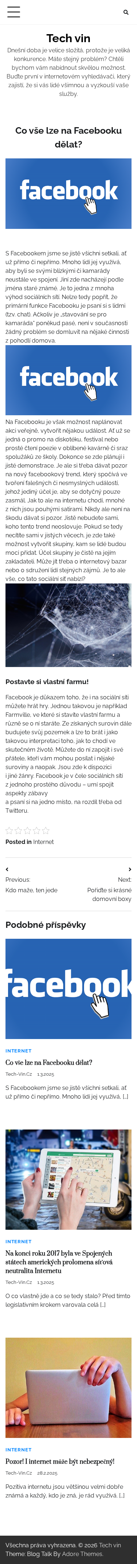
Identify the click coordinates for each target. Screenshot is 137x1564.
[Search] (126, 12)
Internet (43, 841)
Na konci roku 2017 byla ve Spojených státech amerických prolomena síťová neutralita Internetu (59, 1262)
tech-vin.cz (18, 1074)
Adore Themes (82, 1554)
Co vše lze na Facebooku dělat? (48, 1063)
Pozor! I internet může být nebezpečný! (59, 1462)
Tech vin (68, 38)
